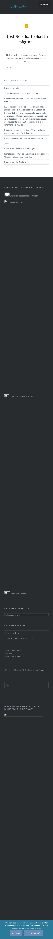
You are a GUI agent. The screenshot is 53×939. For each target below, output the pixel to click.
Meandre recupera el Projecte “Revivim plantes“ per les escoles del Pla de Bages (25, 131)
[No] (49, 929)
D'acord (16, 933)
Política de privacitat (12, 650)
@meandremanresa (18, 593)
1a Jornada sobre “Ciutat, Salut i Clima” (21, 93)
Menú (45, 4)
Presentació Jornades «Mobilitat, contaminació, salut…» (25, 100)
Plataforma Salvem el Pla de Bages (19, 148)
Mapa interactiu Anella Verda (17, 162)
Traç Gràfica (39, 670)
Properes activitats (12, 88)
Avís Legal (8, 653)
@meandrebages (17, 202)
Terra (6, 143)
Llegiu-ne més (33, 933)
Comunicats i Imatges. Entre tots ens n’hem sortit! (25, 138)
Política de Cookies (12, 656)
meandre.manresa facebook (22, 396)
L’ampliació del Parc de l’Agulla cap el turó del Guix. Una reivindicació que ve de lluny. (26, 155)
